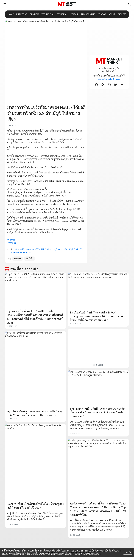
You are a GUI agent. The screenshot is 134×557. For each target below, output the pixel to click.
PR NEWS (101, 14)
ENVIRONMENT (88, 14)
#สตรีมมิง (11, 242)
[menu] (4, 4)
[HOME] (67, 4)
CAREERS (122, 14)
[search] (129, 4)
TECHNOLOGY (47, 14)
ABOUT (112, 14)
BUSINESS (34, 14)
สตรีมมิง (29, 258)
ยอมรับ (128, 552)
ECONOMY (61, 14)
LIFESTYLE (73, 14)
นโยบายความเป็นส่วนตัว (104, 550)
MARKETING (21, 14)
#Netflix (11, 239)
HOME (11, 14)
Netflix (17, 258)
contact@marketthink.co (109, 78)
